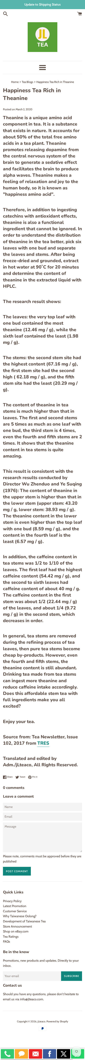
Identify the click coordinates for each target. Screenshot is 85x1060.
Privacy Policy (12, 901)
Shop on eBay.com (15, 931)
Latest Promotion (14, 906)
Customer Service (15, 911)
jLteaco (41, 1021)
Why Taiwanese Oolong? (19, 916)
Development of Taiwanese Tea (24, 921)
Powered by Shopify (57, 1021)
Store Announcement (17, 926)
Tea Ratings (11, 936)
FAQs (6, 941)
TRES (43, 743)
